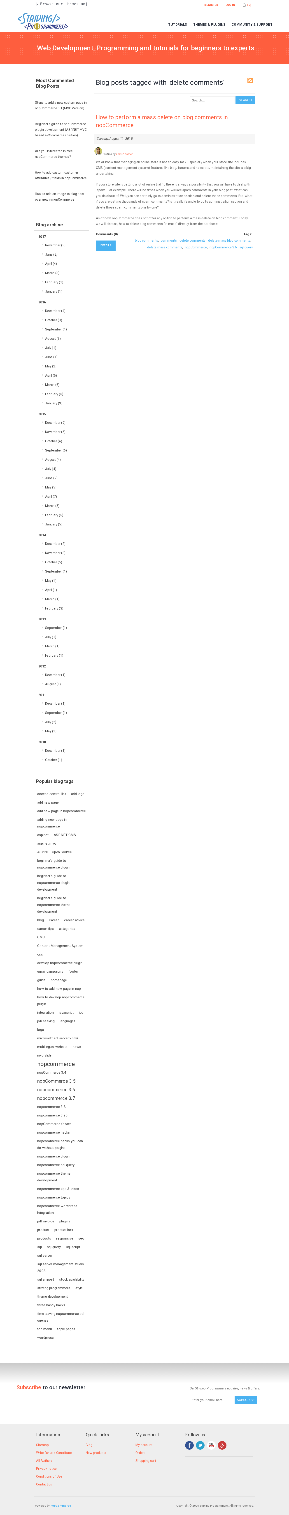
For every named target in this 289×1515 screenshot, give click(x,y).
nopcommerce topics (53, 1197)
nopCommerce (196, 247)
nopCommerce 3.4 (51, 1072)
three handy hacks (51, 1305)
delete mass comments (164, 247)
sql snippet (45, 1279)
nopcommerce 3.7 (56, 1098)
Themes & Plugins (209, 24)
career (54, 920)
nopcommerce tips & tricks (58, 1189)
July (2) (50, 722)
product (43, 1230)
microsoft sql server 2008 (57, 1038)
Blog (89, 1445)
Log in (230, 5)
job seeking (46, 1021)
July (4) (50, 469)
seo (81, 1238)
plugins (64, 1221)
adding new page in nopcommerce (52, 823)
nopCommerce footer (54, 1124)
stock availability (71, 1279)
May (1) (50, 580)
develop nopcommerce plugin (60, 963)
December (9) (55, 422)
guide (41, 980)
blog (40, 920)
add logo (77, 794)
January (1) (53, 291)
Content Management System (60, 946)
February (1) (54, 282)
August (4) (53, 459)
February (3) (54, 608)
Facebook (189, 1445)
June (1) (51, 357)
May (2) (50, 366)
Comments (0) (107, 234)
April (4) (51, 264)
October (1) (53, 760)
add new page (48, 802)
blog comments (146, 240)
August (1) (53, 684)
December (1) (55, 675)
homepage (59, 980)
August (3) (53, 338)
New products (96, 1453)
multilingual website (52, 1047)
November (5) (55, 432)
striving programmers (53, 1288)
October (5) (53, 562)
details (105, 245)
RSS (250, 80)
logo (40, 1030)
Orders (140, 1453)
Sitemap (42, 1445)
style (79, 1288)
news (77, 1047)
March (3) (52, 273)
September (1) (56, 329)
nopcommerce (56, 1064)
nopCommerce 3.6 (223, 247)
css (40, 954)
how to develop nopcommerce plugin (61, 1000)
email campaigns (50, 972)
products (44, 1238)
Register (211, 5)
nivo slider (45, 1055)
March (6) (52, 385)
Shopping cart (145, 1460)
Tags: (247, 234)
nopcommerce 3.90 (52, 1115)
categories (67, 929)
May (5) (50, 487)
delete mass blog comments (229, 240)
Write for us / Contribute (54, 1453)
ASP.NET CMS (65, 835)
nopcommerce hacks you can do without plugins (60, 1144)
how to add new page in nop (59, 989)
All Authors (44, 1460)
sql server (44, 1256)
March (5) (52, 506)
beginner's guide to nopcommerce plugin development (53, 883)
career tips (45, 929)
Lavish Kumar (124, 154)
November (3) (55, 245)
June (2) (51, 254)
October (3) (53, 320)
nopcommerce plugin (53, 1156)
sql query (54, 1247)
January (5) (53, 524)
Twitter (200, 1445)
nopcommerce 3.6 (56, 1089)
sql (39, 1247)
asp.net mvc (46, 843)
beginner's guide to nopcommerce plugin (53, 864)
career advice (74, 920)
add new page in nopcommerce (61, 811)
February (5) (54, 394)
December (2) (55, 543)
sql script (73, 1247)
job (81, 1013)
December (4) (55, 311)
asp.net (43, 835)
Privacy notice (46, 1468)
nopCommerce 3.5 (56, 1081)
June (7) (51, 478)
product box (63, 1230)
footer (73, 972)
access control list (51, 794)
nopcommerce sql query (56, 1165)
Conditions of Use (49, 1476)
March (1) (52, 599)
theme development (52, 1297)
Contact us (44, 1484)
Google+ (222, 1445)
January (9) (53, 403)
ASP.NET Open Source (54, 852)
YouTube (211, 1445)
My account (144, 1445)
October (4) (53, 441)
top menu (44, 1329)
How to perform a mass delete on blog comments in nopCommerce (162, 121)
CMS (41, 937)
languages (67, 1021)
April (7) (51, 496)
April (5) (51, 375)
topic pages (66, 1329)
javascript (66, 1013)
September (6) (56, 450)
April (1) (51, 590)
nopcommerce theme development (53, 1176)
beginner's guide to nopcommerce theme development (53, 905)
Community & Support (252, 24)
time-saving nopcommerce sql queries (60, 1317)
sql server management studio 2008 (60, 1267)
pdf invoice (45, 1221)
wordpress (45, 1338)
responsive (64, 1238)
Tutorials (177, 24)
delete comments (192, 240)
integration (45, 1013)
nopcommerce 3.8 (51, 1107)
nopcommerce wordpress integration (57, 1209)
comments (169, 240)
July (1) (50, 348)
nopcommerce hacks (53, 1132)
